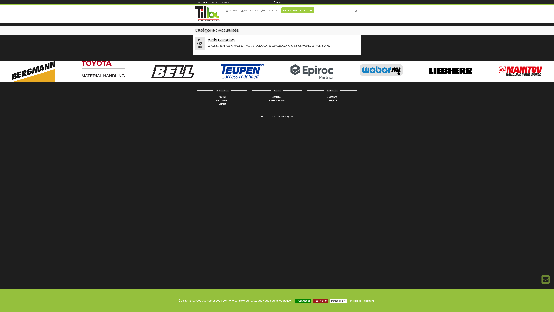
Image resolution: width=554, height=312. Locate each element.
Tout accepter (303, 300)
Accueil (233, 10)
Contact (222, 103)
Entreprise (251, 10)
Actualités (277, 96)
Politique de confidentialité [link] (362, 300)
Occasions (270, 10)
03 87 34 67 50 (204, 2)
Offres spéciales (277, 100)
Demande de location (299, 10)
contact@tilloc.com (223, 2)
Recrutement (222, 100)
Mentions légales (285, 116)
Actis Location (221, 40)
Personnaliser (338, 300)
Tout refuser (321, 300)
